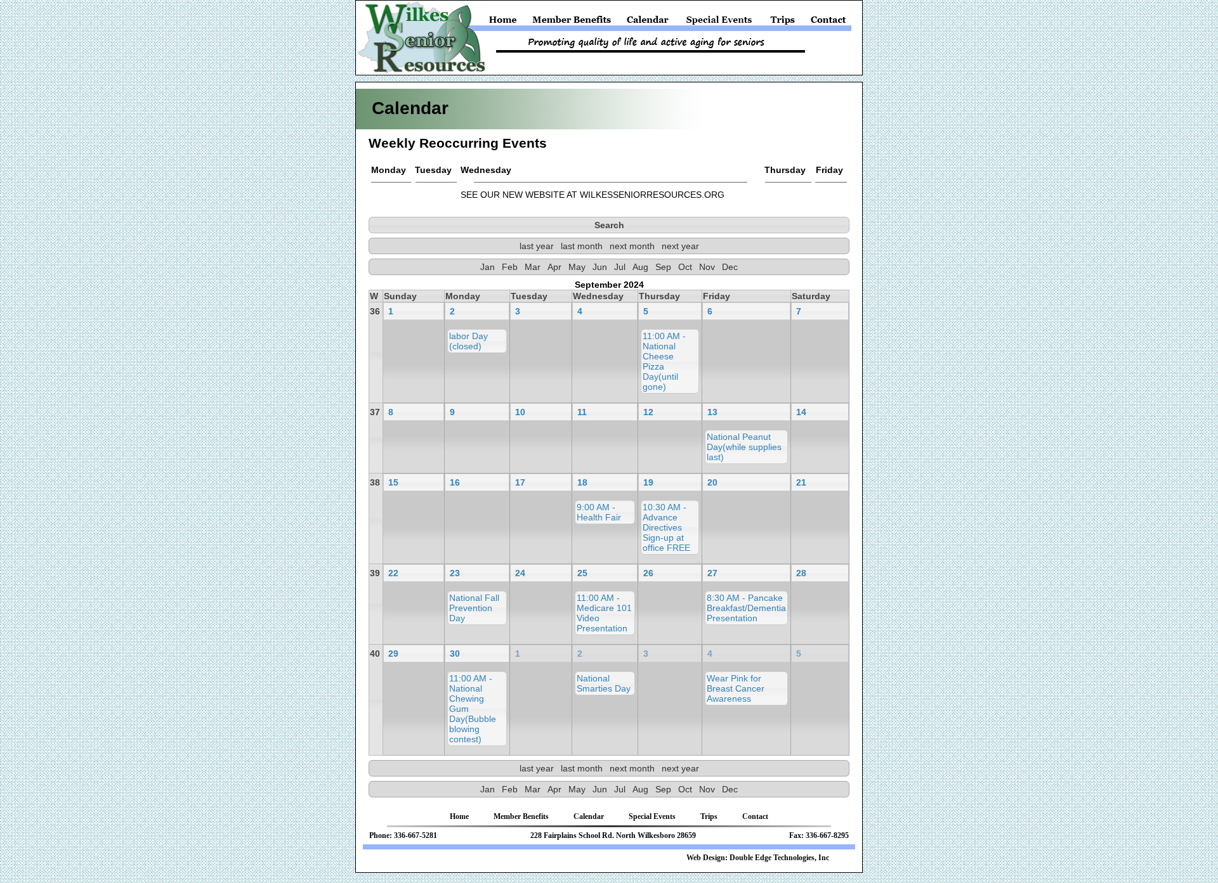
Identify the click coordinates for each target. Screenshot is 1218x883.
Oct (685, 267)
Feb (510, 267)
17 (520, 482)
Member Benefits (572, 22)
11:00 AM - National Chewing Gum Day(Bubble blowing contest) (472, 708)
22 (393, 573)
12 (648, 412)
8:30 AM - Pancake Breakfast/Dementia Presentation (746, 608)
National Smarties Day (604, 683)
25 (582, 573)
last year (537, 246)
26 (648, 573)
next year (680, 246)
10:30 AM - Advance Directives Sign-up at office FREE (666, 527)
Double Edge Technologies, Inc (779, 857)
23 (455, 573)
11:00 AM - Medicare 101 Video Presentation (604, 613)
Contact (826, 22)
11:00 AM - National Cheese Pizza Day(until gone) (664, 361)
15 (393, 482)
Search (609, 225)
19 (648, 482)
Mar (532, 267)
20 (712, 482)
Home (505, 22)
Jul (619, 267)
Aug (640, 267)
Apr (554, 267)
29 (393, 653)
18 (582, 482)
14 (801, 412)
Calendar (647, 22)
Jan (487, 267)
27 (712, 573)
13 (712, 412)
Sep (663, 267)
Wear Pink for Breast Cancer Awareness (735, 688)
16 (455, 482)
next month (632, 246)
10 (520, 412)
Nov (707, 267)
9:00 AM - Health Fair (599, 512)
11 (582, 412)
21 (801, 482)
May (577, 267)
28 (801, 573)
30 (455, 653)
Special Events (719, 22)
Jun (600, 267)
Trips (782, 22)
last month (582, 246)
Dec (730, 267)
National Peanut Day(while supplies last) (744, 447)
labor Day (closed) (468, 341)
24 (520, 573)
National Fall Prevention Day (474, 608)
